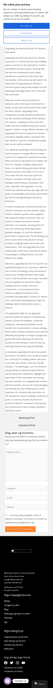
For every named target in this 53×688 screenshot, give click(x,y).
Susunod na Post (26, 425)
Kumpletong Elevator (13, 644)
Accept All (26, 25)
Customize (26, 33)
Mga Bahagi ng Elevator (15, 640)
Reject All (26, 40)
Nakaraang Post (27, 417)
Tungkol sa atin (11, 605)
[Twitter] (11, 662)
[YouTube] (23, 662)
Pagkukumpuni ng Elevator (16, 637)
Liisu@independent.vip (13, 579)
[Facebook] (5, 662)
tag (5, 621)
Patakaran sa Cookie (13, 667)
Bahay (7, 601)
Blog (6, 609)
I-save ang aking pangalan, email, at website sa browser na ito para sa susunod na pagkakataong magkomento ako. (26, 519)
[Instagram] (17, 662)
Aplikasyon (9, 648)
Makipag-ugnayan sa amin (17, 613)
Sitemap (8, 617)
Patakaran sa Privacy (13, 671)
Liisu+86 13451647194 (12, 582)
